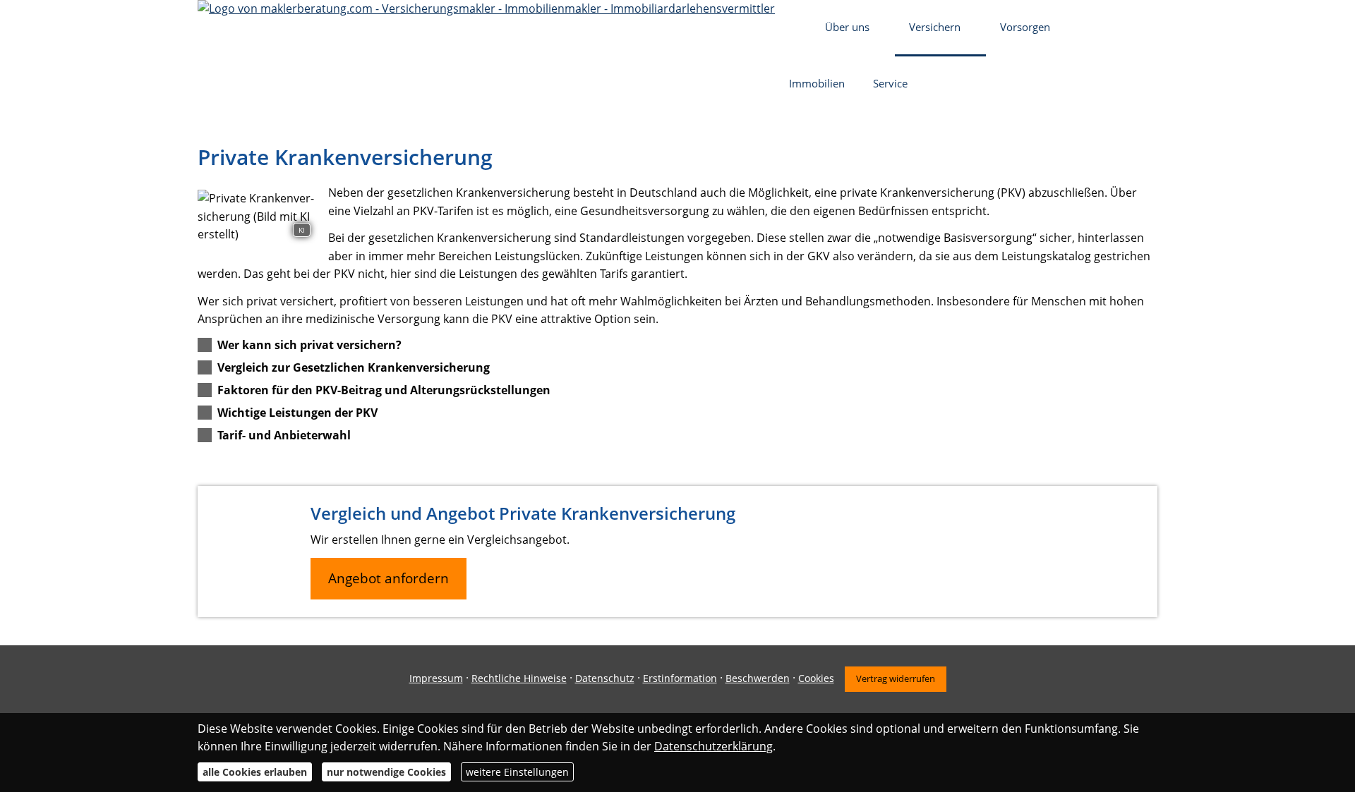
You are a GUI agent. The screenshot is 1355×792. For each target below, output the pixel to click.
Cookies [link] (816, 678)
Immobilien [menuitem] (817, 83)
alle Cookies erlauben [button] (255, 772)
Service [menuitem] (890, 83)
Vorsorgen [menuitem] (1025, 27)
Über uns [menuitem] (847, 27)
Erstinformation (680, 678)
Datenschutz (604, 678)
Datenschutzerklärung (713, 746)
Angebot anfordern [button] (388, 578)
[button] (309, 345)
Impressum (436, 678)
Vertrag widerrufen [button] (895, 678)
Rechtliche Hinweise (519, 678)
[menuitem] (793, 28)
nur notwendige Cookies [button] (386, 772)
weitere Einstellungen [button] (517, 772)
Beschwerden (757, 678)
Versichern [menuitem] (934, 27)
